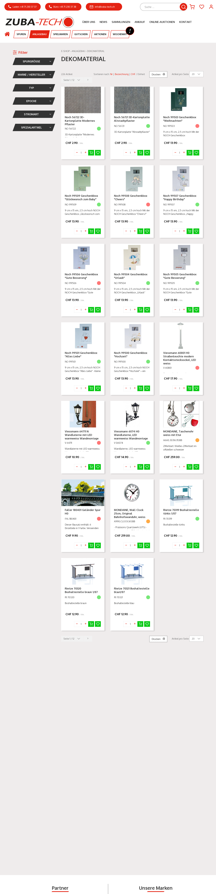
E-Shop (65, 51)
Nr (111, 74)
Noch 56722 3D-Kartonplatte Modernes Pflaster (80, 121)
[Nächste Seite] (87, 80)
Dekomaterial (95, 51)
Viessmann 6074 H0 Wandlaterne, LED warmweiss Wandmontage (131, 435)
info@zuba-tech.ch (105, 6)
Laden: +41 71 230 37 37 (25, 6)
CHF (133, 74)
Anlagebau (78, 51)
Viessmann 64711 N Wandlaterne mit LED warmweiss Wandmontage (82, 435)
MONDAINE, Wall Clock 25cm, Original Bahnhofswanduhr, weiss (129, 513)
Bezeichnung (122, 74)
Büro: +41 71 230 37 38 (64, 6)
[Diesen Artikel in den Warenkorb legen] (91, 152)
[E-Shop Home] (39, 19)
